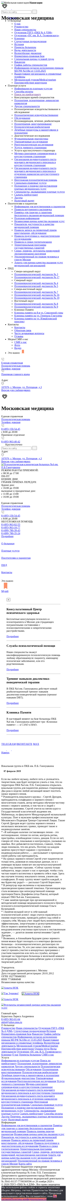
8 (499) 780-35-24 (10, 533)
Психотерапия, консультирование (33, 124)
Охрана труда (42, 1048)
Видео (17, 348)
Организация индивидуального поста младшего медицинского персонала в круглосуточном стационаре (35, 162)
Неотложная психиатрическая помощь (35, 180)
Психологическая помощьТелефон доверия (15, 367)
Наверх (5, 752)
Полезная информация (26, 218)
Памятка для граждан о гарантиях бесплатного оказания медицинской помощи (39, 214)
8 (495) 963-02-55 (10, 524)
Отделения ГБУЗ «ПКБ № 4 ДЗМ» (33, 32)
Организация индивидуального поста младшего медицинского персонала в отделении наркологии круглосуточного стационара (36, 172)
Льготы (18, 197)
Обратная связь (22, 330)
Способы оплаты (23, 91)
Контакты (19, 327)
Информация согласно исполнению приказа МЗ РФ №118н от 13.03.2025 (38, 69)
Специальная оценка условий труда (34, 59)
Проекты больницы (25, 47)
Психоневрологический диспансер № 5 (36, 286)
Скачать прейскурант (26, 194)
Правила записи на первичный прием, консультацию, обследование (35, 231)
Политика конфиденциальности (29, 1199)
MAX (36, 744)
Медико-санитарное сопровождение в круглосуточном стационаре (35, 155)
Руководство (21, 26)
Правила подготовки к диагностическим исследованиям (30, 1144)
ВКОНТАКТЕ (24, 744)
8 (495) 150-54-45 (10, 429)
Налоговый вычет (24, 200)
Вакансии (19, 62)
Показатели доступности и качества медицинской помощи (34, 226)
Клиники (19, 38)
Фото (17, 345)
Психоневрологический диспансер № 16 (36, 295)
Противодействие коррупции (30, 82)
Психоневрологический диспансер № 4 (36, 283)
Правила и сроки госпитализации (33, 241)
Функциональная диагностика (31, 138)
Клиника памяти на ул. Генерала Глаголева (38, 315)
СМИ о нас (20, 342)
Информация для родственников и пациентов (39, 206)
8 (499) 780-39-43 (10, 530)
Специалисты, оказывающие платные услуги (39, 191)
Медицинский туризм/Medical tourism (35, 79)
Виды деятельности (25, 50)
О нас (15, 1054)
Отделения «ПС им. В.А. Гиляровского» (36, 35)
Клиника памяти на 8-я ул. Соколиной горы (38, 312)
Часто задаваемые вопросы (29, 333)
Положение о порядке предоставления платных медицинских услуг (35, 187)
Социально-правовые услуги (30, 183)
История (19, 44)
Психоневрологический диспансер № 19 (36, 298)
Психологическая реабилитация (32, 126)
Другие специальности (27, 106)
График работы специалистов (30, 65)
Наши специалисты (25, 29)
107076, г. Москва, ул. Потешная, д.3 (21, 458)
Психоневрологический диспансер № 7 (36, 292)
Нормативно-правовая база (29, 56)
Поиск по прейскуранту (27, 94)
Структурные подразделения (30, 41)
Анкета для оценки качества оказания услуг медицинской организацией (38, 264)
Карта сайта (25, 1163)
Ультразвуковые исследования (31, 141)
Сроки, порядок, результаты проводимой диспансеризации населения (37, 252)
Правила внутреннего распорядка (33, 209)
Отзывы (18, 336)
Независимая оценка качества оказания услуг (39, 221)
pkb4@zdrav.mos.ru (11, 1022)
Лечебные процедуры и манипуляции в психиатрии (30, 1075)
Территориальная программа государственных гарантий (30, 246)
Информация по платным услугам (33, 88)
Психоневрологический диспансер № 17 (36, 277)
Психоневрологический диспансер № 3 (36, 274)
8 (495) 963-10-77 (10, 527)
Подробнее (7, 536)
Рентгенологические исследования (33, 144)
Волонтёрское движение (27, 53)
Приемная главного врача (15, 374)
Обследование (22, 118)
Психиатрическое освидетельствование (36, 115)
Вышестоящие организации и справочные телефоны (30, 1041)
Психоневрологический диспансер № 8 (36, 303)
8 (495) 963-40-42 (10, 441)
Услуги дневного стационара (30, 147)
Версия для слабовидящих (15, 461)
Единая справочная (12, 362)
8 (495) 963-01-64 (10, 1019)
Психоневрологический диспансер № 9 (36, 306)
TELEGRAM (8, 744)
